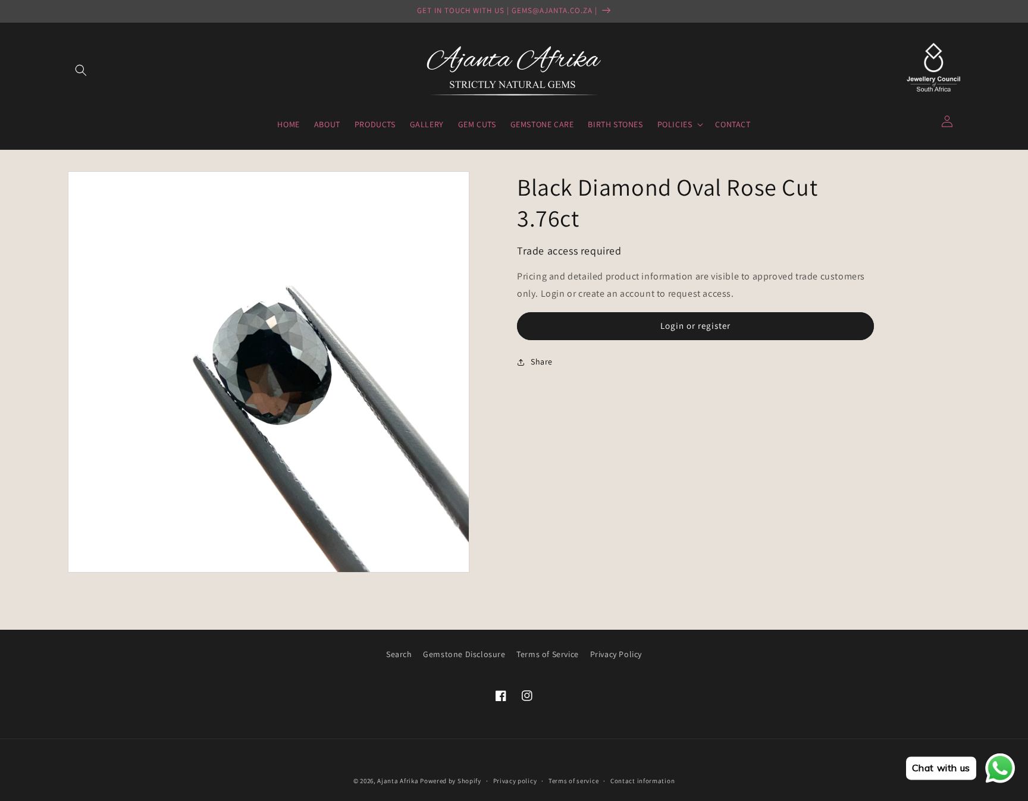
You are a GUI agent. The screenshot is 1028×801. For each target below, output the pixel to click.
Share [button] (542, 361)
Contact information (642, 781)
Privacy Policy (616, 654)
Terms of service (573, 781)
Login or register (695, 325)
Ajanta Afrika (397, 781)
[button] (81, 70)
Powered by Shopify (450, 781)
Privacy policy (515, 781)
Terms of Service (547, 654)
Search (399, 654)
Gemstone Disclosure (464, 654)
